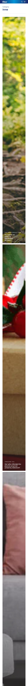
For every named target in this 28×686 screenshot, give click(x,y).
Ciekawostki (8, 461)
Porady (19, 232)
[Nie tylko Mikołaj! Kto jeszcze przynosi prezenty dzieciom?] (14, 357)
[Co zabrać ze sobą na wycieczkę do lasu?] (14, 130)
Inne (6, 232)
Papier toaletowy (12, 232)
